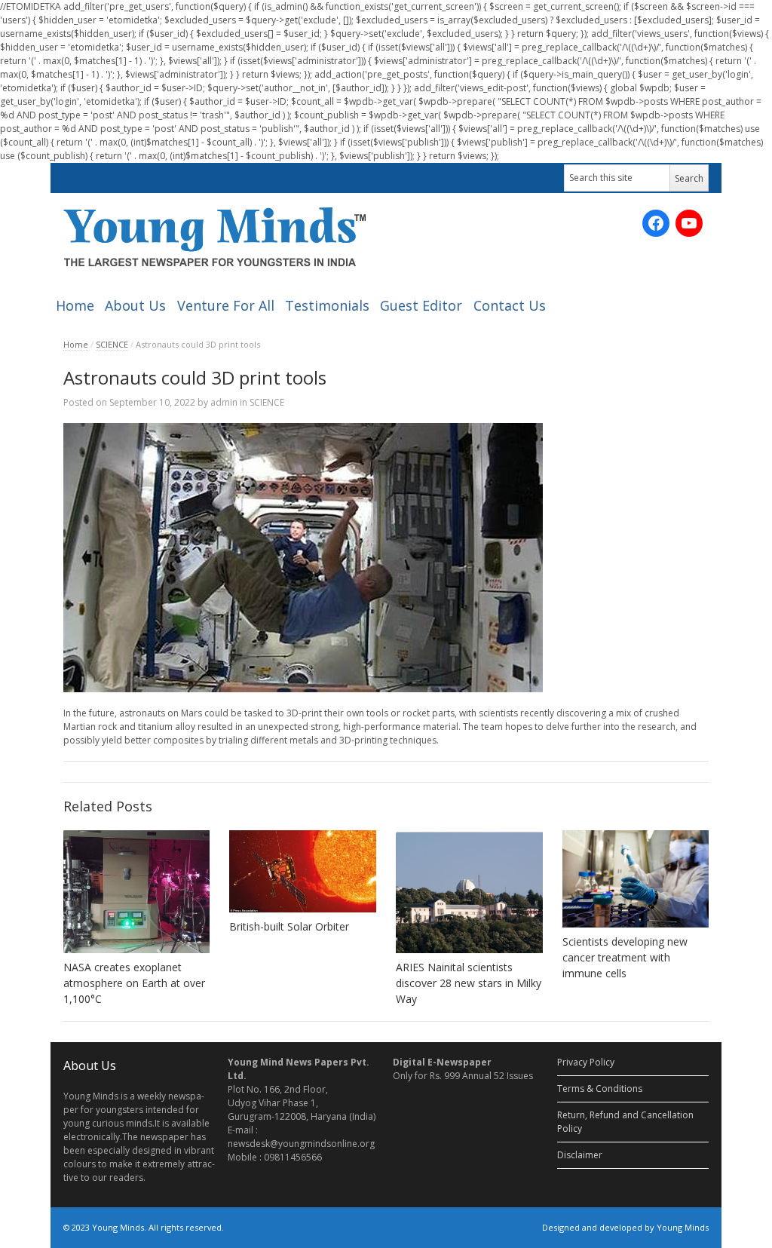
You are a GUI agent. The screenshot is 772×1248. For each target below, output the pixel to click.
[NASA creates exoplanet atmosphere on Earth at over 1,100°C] (136, 891)
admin (223, 402)
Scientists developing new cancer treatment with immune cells (625, 957)
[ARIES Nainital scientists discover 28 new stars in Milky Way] (469, 891)
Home (75, 305)
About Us (135, 305)
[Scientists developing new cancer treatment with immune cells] (635, 879)
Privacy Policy (585, 1062)
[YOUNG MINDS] (214, 236)
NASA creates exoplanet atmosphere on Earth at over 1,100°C (134, 983)
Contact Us (509, 305)
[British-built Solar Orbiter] (302, 871)
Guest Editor (421, 305)
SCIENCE (112, 344)
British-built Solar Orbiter (289, 926)
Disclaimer (579, 1154)
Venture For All (225, 305)
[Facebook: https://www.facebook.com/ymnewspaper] (655, 223)
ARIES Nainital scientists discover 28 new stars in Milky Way (468, 983)
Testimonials (327, 305)
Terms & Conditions (599, 1088)
